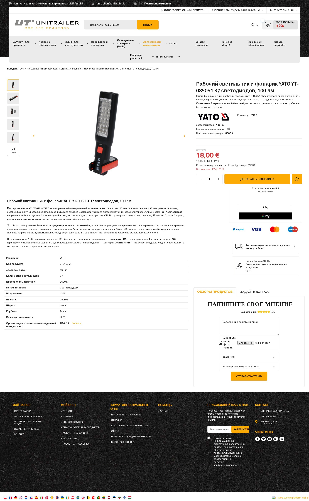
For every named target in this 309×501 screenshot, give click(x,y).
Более (75, 323)
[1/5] (259, 312)
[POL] (5, 497)
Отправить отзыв (249, 376)
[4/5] (266, 312)
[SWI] (93, 497)
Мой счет (68, 405)
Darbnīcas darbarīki (69, 68)
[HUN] (129, 497)
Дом (22, 68)
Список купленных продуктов (81, 427)
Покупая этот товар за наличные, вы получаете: (266, 266)
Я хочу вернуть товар (27, 429)
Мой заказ (21, 405)
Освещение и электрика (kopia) (125, 43)
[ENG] (20, 497)
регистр (198, 10)
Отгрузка (116, 420)
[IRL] (67, 497)
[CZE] (31, 497)
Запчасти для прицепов (21, 43)
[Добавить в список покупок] (297, 179)
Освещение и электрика (99, 43)
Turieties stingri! (227, 43)
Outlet (173, 43)
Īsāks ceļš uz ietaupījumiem (256, 43)
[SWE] (77, 497)
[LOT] (109, 497)
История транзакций (75, 433)
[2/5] (261, 312)
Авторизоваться (174, 10)
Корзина (68, 416)
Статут (115, 431)
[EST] (114, 497)
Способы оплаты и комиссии (129, 426)
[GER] (15, 497)
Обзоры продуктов (215, 291)
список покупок (73, 422)
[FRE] (10, 497)
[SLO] (83, 497)
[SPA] (36, 497)
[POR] (98, 497)
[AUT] (72, 497)
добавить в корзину (257, 179)
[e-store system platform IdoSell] (290, 497)
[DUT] (26, 497)
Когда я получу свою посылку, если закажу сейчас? (268, 246)
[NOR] (57, 497)
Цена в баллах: (254, 261)
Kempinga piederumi (136, 56)
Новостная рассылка (76, 444)
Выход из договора (122, 442)
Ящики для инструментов (74, 43)
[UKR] (62, 497)
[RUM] (52, 497)
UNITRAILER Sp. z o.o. (271, 416)
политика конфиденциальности (131, 436)
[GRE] (124, 497)
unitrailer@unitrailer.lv (111, 3)
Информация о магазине (126, 415)
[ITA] (41, 497)
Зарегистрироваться (241, 429)
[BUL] (119, 497)
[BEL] (88, 497)
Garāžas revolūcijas (201, 43)
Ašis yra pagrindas (279, 43)
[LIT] (103, 497)
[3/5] (264, 312)
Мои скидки (70, 438)
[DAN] (46, 497)
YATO (254, 115)
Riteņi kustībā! (164, 56)
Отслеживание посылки (29, 416)
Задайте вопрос (255, 291)
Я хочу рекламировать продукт (27, 422)
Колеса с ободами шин (47, 43)
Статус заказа (22, 411)
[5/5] (269, 312)
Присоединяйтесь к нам (227, 405)
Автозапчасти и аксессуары (152, 43)
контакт (19, 434)
